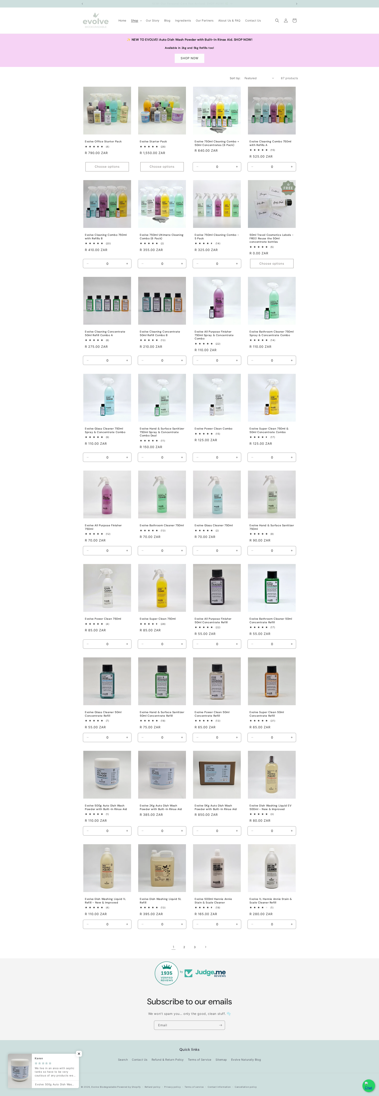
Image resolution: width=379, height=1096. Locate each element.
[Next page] (205, 947)
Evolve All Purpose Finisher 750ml (103, 527)
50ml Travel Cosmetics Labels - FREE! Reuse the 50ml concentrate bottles (272, 238)
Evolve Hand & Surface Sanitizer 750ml (272, 527)
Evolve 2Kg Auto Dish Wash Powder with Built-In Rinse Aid (161, 807)
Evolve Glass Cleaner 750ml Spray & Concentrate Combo (105, 430)
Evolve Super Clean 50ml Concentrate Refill (267, 714)
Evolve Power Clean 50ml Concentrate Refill (212, 714)
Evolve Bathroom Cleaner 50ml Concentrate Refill (271, 620)
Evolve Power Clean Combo (214, 428)
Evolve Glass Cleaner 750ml (214, 525)
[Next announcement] (296, 4)
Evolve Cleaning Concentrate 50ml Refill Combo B (160, 333)
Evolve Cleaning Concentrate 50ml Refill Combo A (105, 333)
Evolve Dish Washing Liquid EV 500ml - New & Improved (270, 807)
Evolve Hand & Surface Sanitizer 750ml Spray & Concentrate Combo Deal (162, 432)
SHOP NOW (189, 58)
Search (123, 1059)
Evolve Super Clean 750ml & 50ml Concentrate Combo (269, 430)
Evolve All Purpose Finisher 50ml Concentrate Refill (213, 620)
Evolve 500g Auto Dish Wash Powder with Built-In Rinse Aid (106, 807)
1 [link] (173, 947)
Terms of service (194, 1087)
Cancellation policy (246, 1087)
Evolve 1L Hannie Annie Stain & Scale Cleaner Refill (271, 900)
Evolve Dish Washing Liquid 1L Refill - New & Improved (105, 900)
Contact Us (139, 1059)
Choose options (107, 166)
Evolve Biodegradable (104, 1087)
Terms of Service (200, 1059)
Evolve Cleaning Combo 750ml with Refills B (106, 236)
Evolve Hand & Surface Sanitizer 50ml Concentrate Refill (162, 714)
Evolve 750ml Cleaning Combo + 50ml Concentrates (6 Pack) (217, 143)
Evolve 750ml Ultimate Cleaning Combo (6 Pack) (162, 236)
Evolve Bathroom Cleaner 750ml (162, 525)
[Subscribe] (220, 1025)
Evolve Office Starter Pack (103, 141)
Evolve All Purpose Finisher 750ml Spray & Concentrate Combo (214, 335)
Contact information (219, 1087)
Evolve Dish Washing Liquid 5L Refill (160, 900)
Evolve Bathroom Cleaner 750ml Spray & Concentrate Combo (272, 333)
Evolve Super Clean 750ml (158, 618)
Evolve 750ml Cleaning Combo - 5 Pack (217, 236)
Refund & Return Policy (168, 1059)
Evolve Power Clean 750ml (103, 618)
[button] (136, 20)
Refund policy (152, 1087)
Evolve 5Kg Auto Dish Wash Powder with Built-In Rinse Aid (216, 807)
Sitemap (221, 1059)
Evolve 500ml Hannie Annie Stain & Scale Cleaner (213, 900)
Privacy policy (172, 1087)
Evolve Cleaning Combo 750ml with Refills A (270, 143)
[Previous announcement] (82, 4)
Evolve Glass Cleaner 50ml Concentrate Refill (103, 714)
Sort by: (235, 78)
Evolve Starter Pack (153, 141)
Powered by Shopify (129, 1087)
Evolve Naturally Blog (246, 1059)
